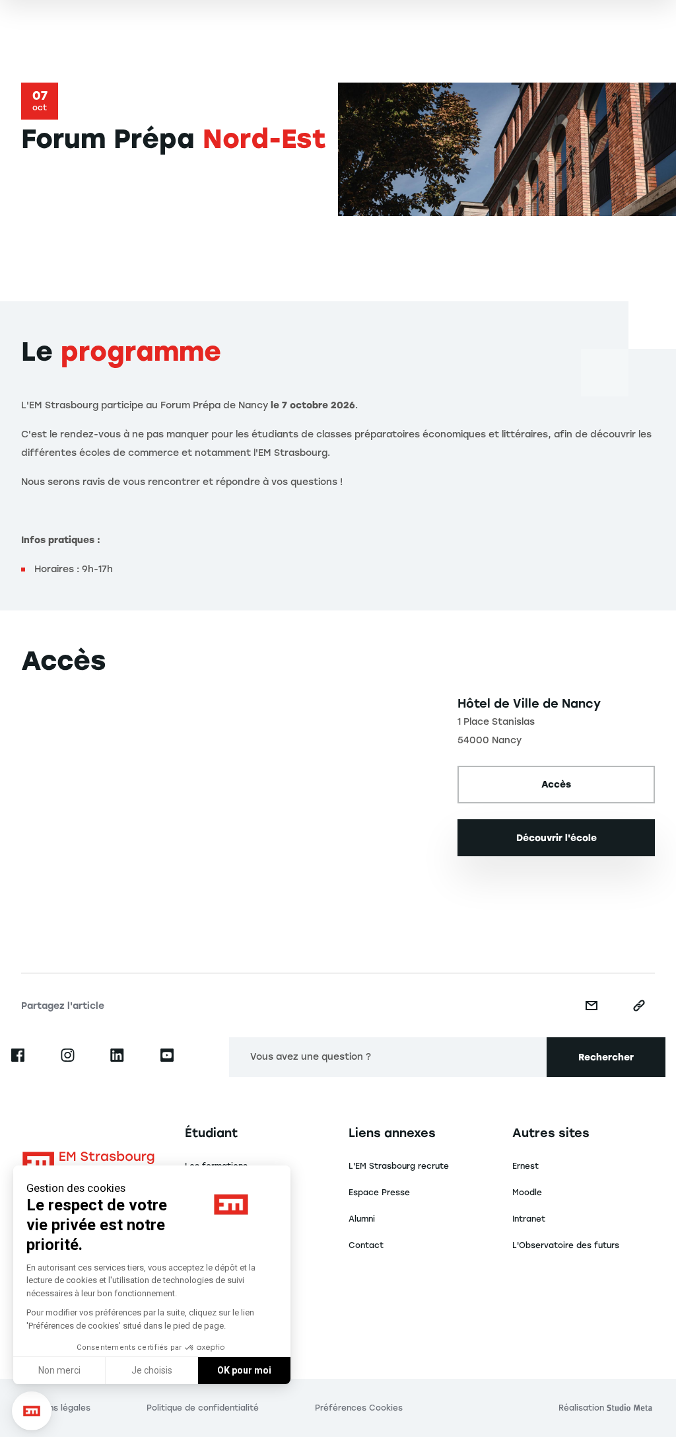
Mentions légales (55, 1408)
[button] (31, 1411)
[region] (228, 807)
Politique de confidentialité (203, 1408)
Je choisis (151, 1370)
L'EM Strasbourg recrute (399, 1166)
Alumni (362, 1219)
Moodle (527, 1192)
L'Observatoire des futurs (565, 1245)
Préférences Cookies (359, 1408)
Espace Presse (379, 1192)
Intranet (528, 1219)
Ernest (525, 1166)
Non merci (59, 1370)
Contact (366, 1245)
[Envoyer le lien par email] (591, 1005)
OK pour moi (244, 1370)
